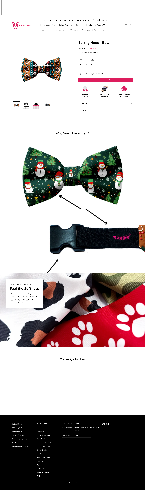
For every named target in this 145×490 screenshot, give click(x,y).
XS (81, 64)
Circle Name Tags (64, 20)
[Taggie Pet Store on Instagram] (107, 424)
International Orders (20, 446)
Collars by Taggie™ (101, 20)
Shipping (95, 52)
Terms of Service (18, 435)
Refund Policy (17, 424)
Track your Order (89, 30)
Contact (15, 443)
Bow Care (83, 110)
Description (84, 104)
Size (84, 60)
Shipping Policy (18, 428)
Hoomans (45, 30)
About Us (48, 20)
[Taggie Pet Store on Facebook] (103, 424)
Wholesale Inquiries (19, 439)
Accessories (60, 30)
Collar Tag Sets (65, 25)
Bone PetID (82, 20)
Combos (79, 25)
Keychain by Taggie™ (95, 25)
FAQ (102, 30)
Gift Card (74, 30)
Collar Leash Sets (47, 25)
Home (38, 20)
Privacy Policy (17, 431)
